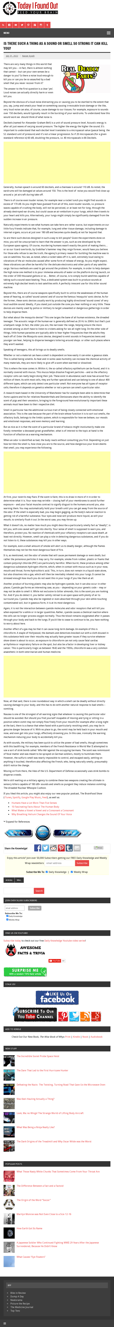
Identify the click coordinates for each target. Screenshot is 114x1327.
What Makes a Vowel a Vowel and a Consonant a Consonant (43, 810)
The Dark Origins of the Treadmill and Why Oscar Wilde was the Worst (54, 1141)
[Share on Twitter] (45, 847)
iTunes (7, 797)
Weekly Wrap (81, 872)
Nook (85, 1036)
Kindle (76, 1036)
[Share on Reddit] (53, 847)
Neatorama (16, 1300)
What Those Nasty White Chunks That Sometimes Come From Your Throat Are (58, 1171)
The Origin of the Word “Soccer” (34, 1200)
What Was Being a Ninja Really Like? (36, 1127)
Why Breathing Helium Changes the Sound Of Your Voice (42, 814)
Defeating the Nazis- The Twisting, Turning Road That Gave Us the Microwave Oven (61, 1084)
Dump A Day (17, 1296)
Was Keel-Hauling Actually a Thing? (35, 1099)
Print (68, 1036)
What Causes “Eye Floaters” (31, 1257)
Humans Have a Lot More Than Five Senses (34, 803)
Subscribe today (12, 940)
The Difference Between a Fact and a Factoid (40, 1185)
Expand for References (18, 821)
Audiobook (96, 1036)
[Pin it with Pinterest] (61, 847)
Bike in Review (18, 1293)
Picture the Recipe (20, 1303)
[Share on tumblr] (69, 847)
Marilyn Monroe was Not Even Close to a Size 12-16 (44, 1214)
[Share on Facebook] (37, 847)
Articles (9, 880)
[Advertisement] (57, 162)
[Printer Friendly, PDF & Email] (99, 849)
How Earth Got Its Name (29, 1228)
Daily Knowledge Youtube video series (64, 940)
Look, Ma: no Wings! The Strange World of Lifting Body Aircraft (50, 1113)
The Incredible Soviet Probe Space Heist (38, 1056)
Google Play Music (31, 797)
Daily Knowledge (57, 872)
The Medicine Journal (21, 1307)
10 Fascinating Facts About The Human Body (35, 806)
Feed (44, 797)
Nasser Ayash (28, 56)
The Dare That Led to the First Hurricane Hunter (42, 1070)
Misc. (19, 880)
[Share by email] (77, 847)
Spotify (16, 797)
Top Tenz (15, 1310)
